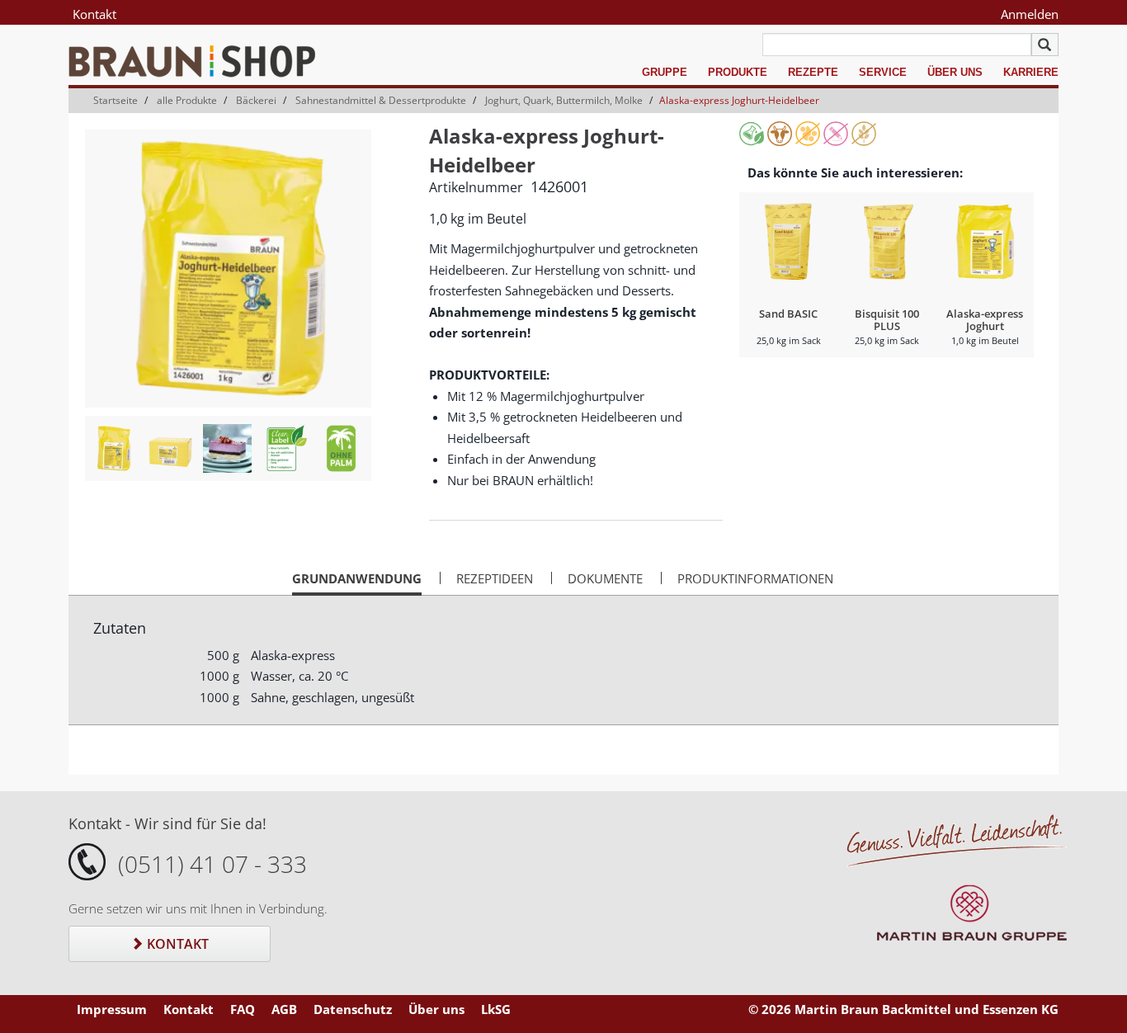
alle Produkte (187, 100)
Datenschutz (353, 1009)
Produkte (737, 72)
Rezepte (813, 72)
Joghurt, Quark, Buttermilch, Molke (564, 100)
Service (883, 72)
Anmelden (1030, 14)
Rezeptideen (494, 578)
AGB (284, 1009)
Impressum (112, 1009)
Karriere (1031, 72)
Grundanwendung (357, 582)
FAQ (242, 1009)
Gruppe (664, 72)
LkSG (496, 1009)
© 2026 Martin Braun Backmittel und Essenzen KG (903, 1009)
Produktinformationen (755, 578)
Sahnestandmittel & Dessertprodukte (380, 100)
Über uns (955, 72)
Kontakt (94, 14)
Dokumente (605, 578)
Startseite (115, 100)
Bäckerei (256, 100)
